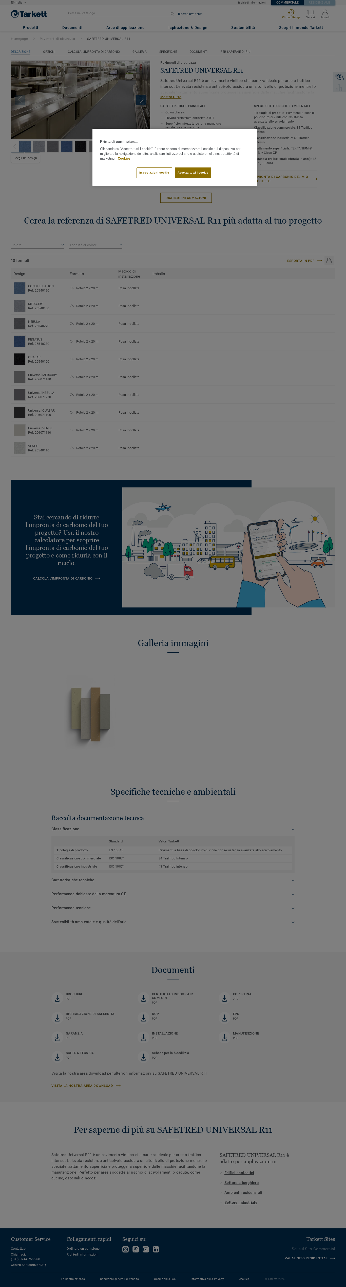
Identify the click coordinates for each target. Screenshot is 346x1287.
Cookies (124, 158)
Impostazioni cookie (154, 172)
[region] (174, 157)
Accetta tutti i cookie (193, 172)
